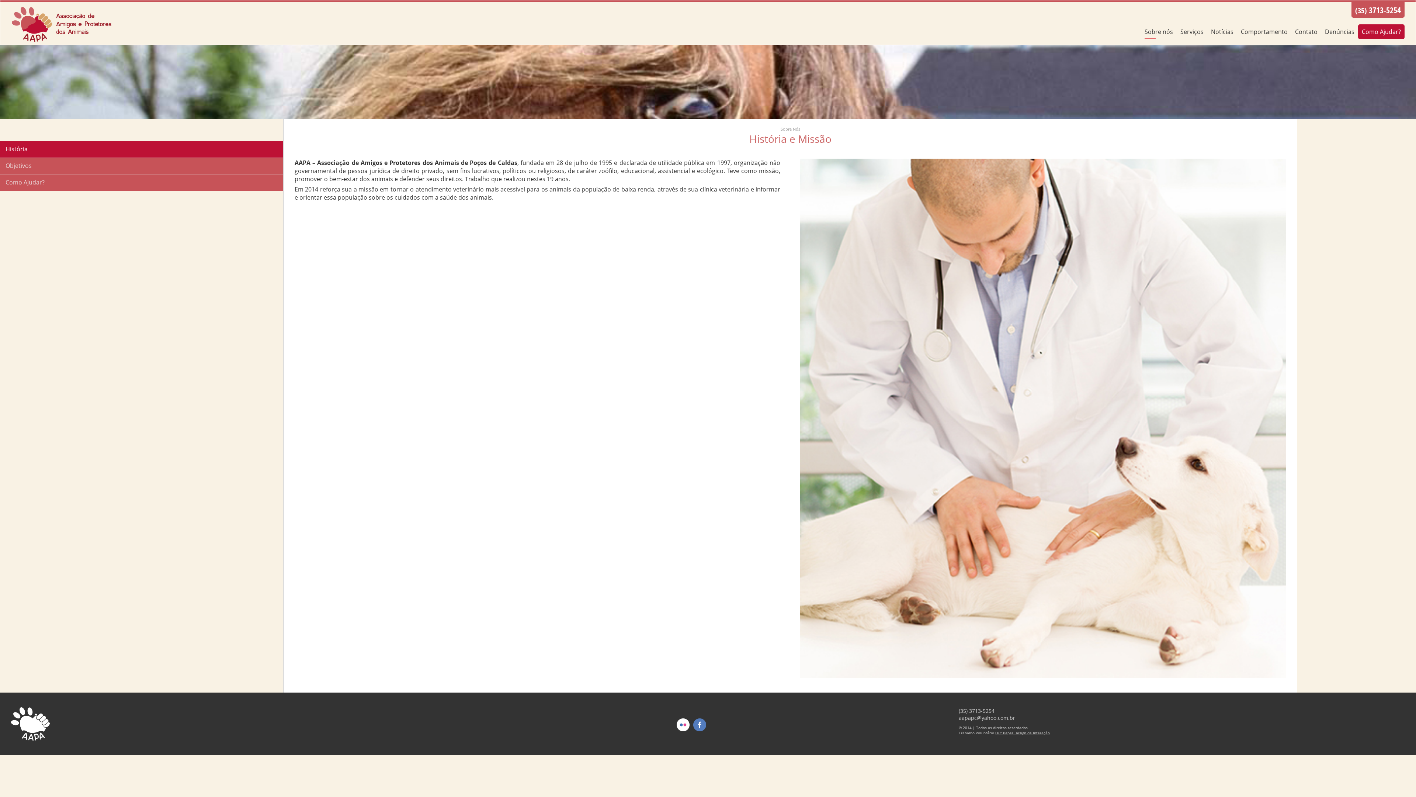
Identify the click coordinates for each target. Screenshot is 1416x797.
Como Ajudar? (1381, 32)
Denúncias (1339, 32)
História (17, 149)
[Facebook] (699, 736)
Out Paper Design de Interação (1022, 732)
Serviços (1192, 32)
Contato (1306, 32)
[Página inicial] (62, 41)
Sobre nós (1159, 32)
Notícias (1222, 32)
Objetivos (19, 166)
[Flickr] (683, 736)
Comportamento (1264, 32)
